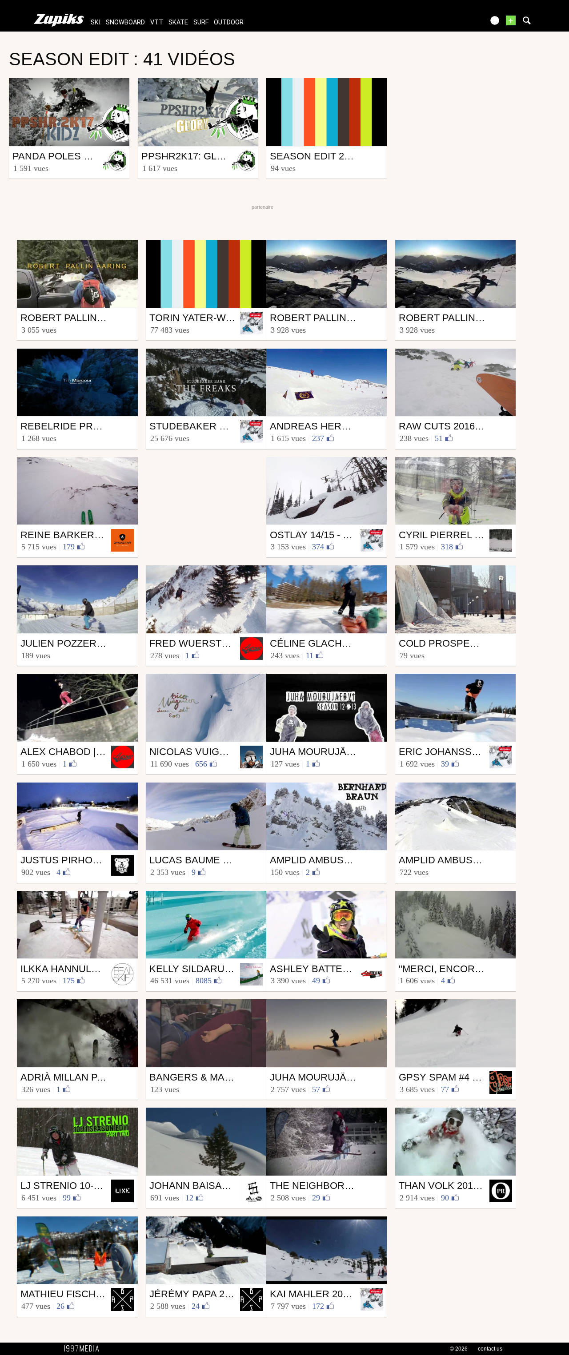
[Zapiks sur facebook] (459, 23)
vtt (156, 22)
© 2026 (459, 1349)
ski (95, 22)
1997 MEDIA (84, 1349)
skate (178, 22)
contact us (490, 1349)
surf (200, 22)
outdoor (229, 22)
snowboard (125, 22)
